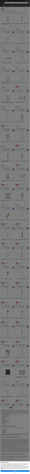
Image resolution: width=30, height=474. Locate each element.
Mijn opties (15, 472)
